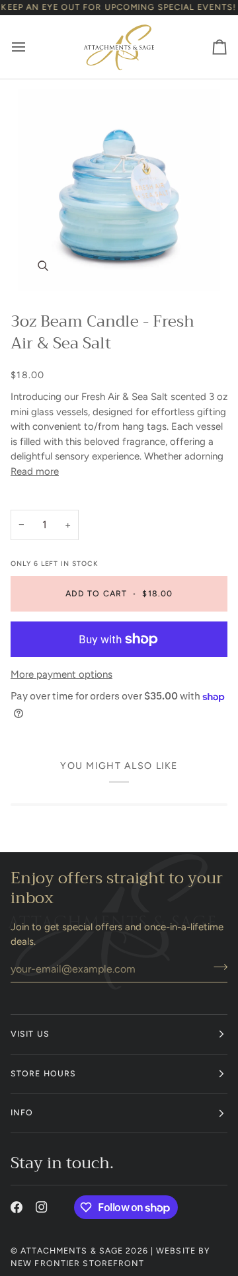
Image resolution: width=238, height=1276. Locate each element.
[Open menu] (30, 47)
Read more (35, 471)
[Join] (216, 967)
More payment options (61, 674)
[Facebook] (16, 1207)
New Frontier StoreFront (78, 1263)
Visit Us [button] (30, 1034)
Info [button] (22, 1112)
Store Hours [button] (43, 1073)
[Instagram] (42, 1207)
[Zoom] (119, 190)
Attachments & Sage (71, 1251)
